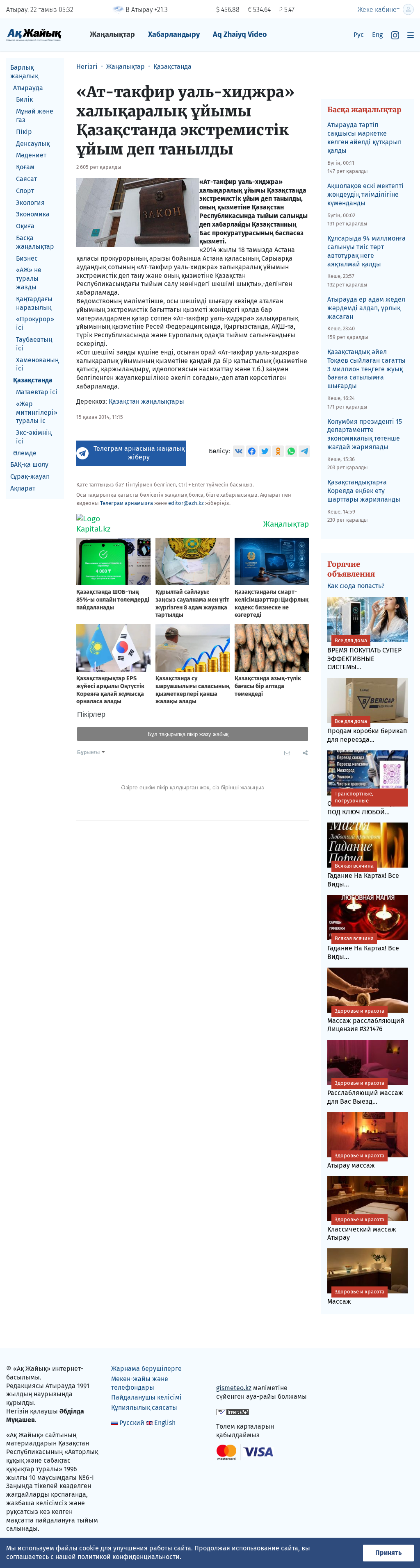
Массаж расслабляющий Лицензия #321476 (365, 1020)
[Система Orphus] (232, 1412)
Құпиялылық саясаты (144, 1407)
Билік (24, 99)
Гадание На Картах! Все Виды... (363, 875)
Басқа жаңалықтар (35, 242)
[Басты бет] (34, 35)
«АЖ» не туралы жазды (28, 278)
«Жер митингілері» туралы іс (36, 412)
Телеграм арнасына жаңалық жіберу (139, 453)
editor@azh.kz (186, 503)
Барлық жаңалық (24, 72)
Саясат (26, 179)
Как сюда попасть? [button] (355, 586)
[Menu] (410, 35)
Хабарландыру (174, 34)
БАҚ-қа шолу (29, 464)
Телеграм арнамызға (126, 503)
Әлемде (25, 453)
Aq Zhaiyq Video (240, 34)
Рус (359, 35)
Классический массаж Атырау (361, 1229)
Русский (131, 1423)
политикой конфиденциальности (129, 1557)
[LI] (234, 1371)
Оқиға (25, 226)
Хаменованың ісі (37, 364)
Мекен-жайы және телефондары (139, 1383)
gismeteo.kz (233, 1388)
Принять (388, 1553)
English (165, 1423)
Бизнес (27, 258)
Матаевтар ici (36, 392)
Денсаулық (33, 144)
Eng (377, 35)
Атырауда (28, 88)
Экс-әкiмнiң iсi (34, 437)
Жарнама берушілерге (146, 1369)
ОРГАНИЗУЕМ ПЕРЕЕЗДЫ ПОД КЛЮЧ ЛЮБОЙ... (363, 803)
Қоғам (25, 167)
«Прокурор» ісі (35, 323)
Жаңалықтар (112, 34)
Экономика (33, 214)
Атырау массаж (355, 1160)
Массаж (355, 1296)
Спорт (25, 191)
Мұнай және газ (34, 115)
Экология (30, 203)
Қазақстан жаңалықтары (146, 401)
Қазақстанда (32, 380)
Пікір (24, 132)
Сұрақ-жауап (30, 476)
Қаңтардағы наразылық (34, 303)
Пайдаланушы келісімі (146, 1397)
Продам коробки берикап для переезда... (367, 730)
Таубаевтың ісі (34, 344)
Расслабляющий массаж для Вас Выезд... (365, 1092)
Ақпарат (22, 488)
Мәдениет (31, 155)
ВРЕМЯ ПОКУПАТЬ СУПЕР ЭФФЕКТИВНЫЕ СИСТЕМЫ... (364, 654)
